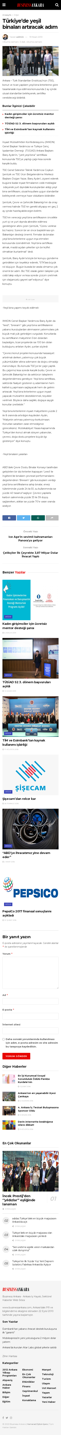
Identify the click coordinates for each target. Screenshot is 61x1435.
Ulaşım (46, 1383)
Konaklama (29, 1400)
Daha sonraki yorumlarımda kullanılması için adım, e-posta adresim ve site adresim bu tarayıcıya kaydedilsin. (32, 1043)
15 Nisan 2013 (35, 37)
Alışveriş (7, 1380)
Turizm (46, 1378)
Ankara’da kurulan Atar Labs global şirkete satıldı (29, 1347)
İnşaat (26, 1395)
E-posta (8, 1009)
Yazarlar (47, 1397)
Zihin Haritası (9, 1356)
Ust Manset (49, 1388)
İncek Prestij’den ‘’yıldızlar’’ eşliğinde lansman (18, 1200)
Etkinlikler (28, 1381)
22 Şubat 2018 (10, 920)
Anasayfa (6, 15)
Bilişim (6, 1392)
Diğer (16, 15)
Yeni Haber (48, 1401)
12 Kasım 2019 (10, 691)
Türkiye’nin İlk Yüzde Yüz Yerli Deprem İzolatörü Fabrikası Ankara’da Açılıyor (33, 1263)
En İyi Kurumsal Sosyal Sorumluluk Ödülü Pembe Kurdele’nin (34, 1079)
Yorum (7, 953)
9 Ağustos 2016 (26, 1129)
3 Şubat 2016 (25, 1086)
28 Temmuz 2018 (11, 803)
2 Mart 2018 (9, 862)
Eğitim (6, 1401)
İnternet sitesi (11, 1024)
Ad (5, 995)
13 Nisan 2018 (25, 1115)
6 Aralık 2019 (10, 633)
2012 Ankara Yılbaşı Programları (9, 1372)
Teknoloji (48, 1374)
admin (20, 37)
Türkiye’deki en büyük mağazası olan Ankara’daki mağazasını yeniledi (32, 1234)
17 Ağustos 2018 (11, 749)
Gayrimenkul (30, 1391)
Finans (26, 1386)
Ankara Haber (6, 1386)
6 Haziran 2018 (26, 1101)
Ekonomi (27, 1369)
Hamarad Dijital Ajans (37, 1424)
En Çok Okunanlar (28, 1376)
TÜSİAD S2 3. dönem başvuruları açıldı (29, 123)
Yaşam (46, 1392)
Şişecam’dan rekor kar (19, 799)
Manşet (46, 1369)
